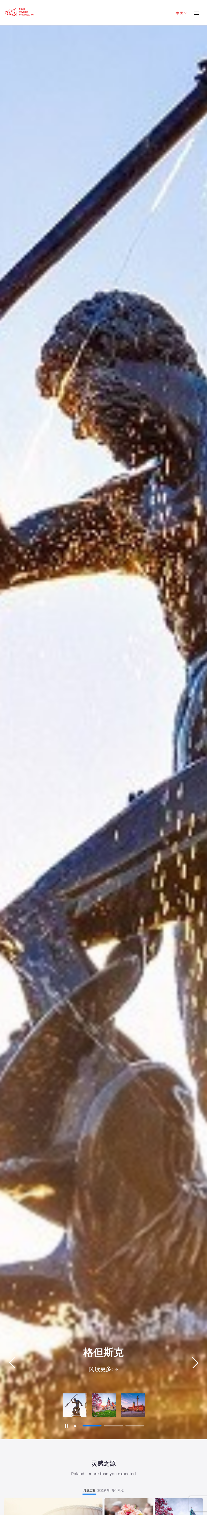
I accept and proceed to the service (99, 1500)
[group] (75, 1405)
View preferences (168, 1500)
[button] (195, 1362)
